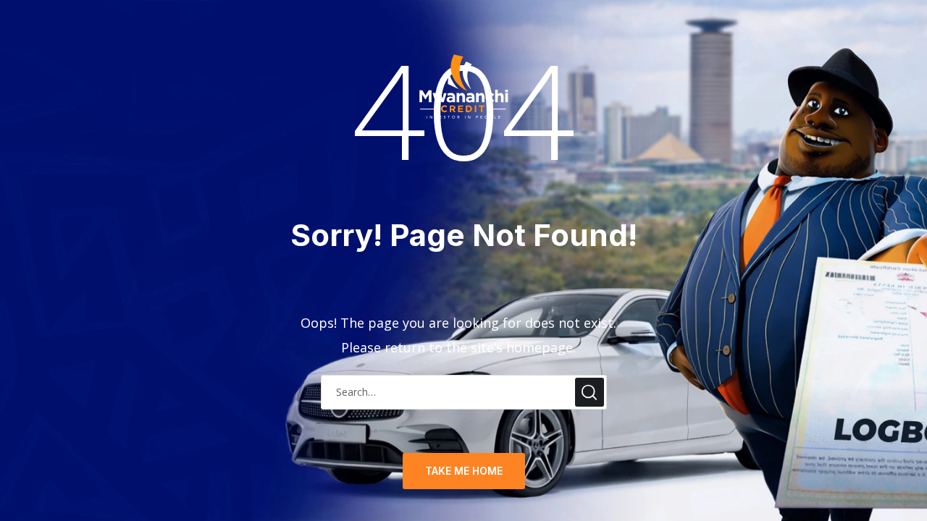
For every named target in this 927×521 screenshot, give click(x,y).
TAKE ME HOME (464, 471)
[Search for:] (464, 390)
